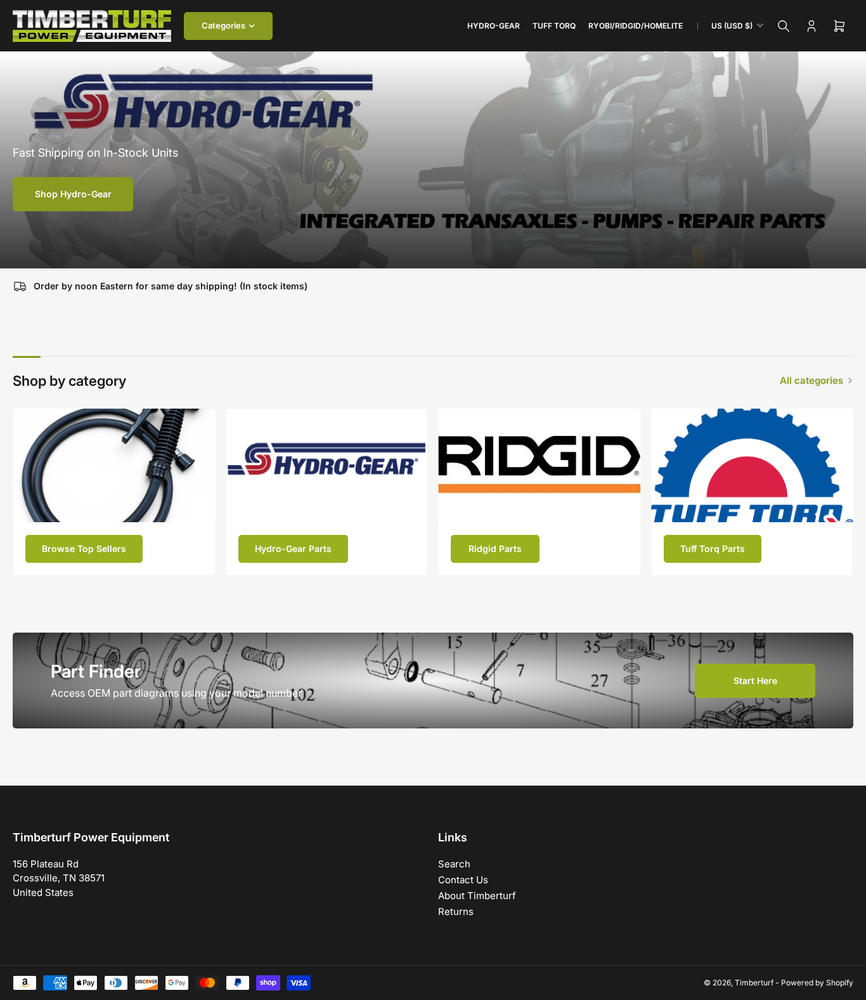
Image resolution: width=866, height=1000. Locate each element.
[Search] (784, 26)
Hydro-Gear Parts (293, 548)
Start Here (755, 680)
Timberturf (754, 982)
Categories (223, 25)
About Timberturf (477, 896)
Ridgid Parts (495, 548)
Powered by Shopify (817, 982)
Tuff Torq (554, 25)
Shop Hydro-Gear (73, 193)
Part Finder (96, 671)
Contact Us (463, 880)
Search (454, 864)
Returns (456, 911)
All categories (811, 380)
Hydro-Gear (493, 25)
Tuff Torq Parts (712, 548)
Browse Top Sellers (84, 548)
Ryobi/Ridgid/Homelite (635, 25)
